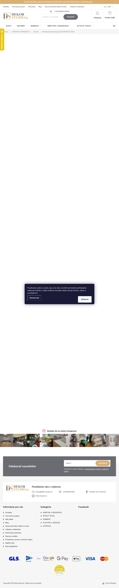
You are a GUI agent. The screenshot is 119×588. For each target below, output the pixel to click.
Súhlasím (85, 299)
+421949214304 (68, 492)
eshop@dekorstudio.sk (44, 492)
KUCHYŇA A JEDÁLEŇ (51, 523)
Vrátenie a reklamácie (77, 7)
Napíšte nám (9, 543)
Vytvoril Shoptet (110, 583)
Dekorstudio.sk (41, 496)
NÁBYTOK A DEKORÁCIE (52, 513)
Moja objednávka (11, 546)
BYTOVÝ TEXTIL (49, 516)
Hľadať (70, 17)
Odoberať (102, 463)
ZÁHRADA (47, 526)
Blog (40, 7)
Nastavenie (34, 298)
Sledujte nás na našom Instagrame (62, 431)
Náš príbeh (31, 7)
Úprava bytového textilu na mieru (56, 7)
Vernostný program (18, 7)
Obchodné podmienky (13, 533)
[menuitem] (8, 26)
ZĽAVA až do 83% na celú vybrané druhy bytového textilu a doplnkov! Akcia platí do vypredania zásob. (58, 2)
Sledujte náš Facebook (97, 492)
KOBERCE (46, 519)
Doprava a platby (11, 536)
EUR (109, 7)
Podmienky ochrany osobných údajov (18, 539)
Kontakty (6, 7)
